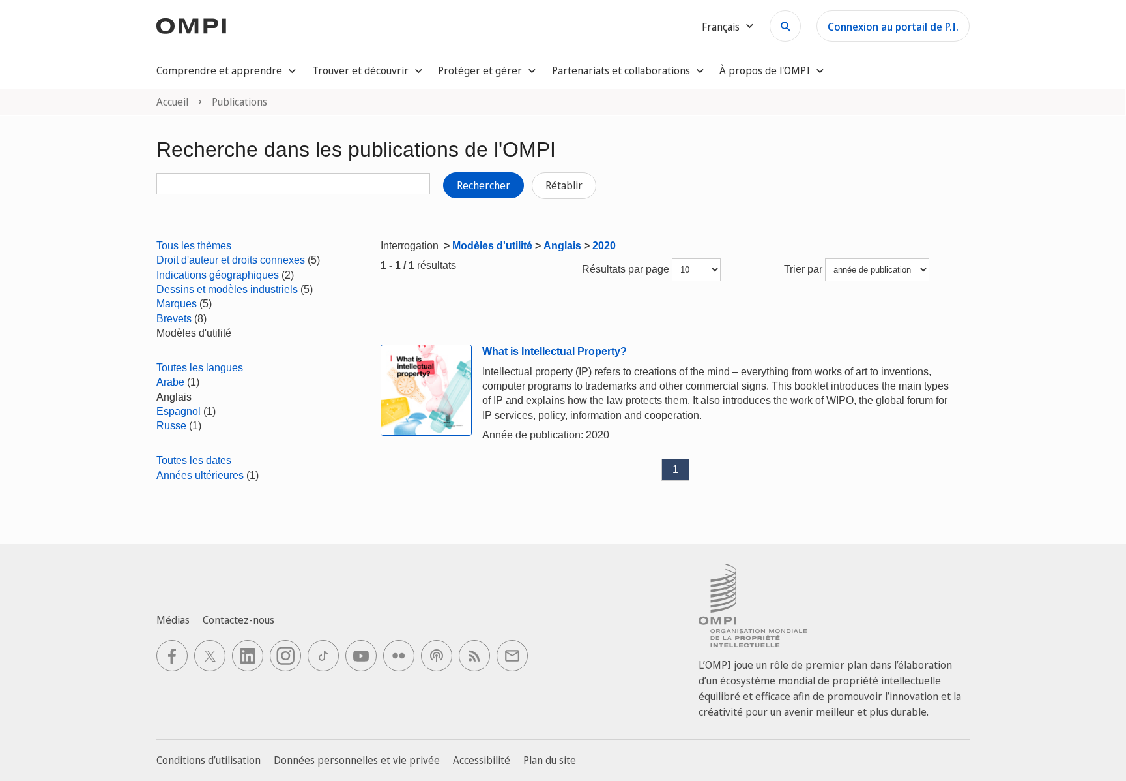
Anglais (562, 245)
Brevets (174, 318)
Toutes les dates (193, 460)
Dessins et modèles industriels (227, 289)
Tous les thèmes (193, 245)
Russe (171, 425)
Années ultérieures (200, 475)
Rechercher (483, 185)
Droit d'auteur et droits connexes (230, 260)
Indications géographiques (217, 275)
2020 (604, 245)
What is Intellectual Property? (554, 351)
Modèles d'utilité (492, 245)
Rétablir (564, 185)
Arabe (170, 382)
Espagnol (178, 411)
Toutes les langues (199, 367)
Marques (176, 303)
